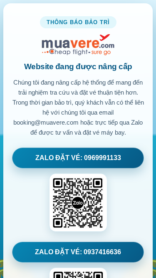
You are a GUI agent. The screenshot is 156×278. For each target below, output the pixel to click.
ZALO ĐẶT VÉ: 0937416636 (78, 251)
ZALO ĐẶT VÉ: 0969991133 (78, 157)
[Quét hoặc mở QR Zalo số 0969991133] (78, 202)
